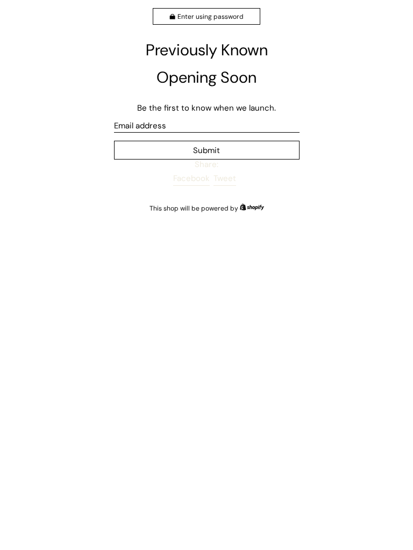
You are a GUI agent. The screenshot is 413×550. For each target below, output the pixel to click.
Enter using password (210, 16)
